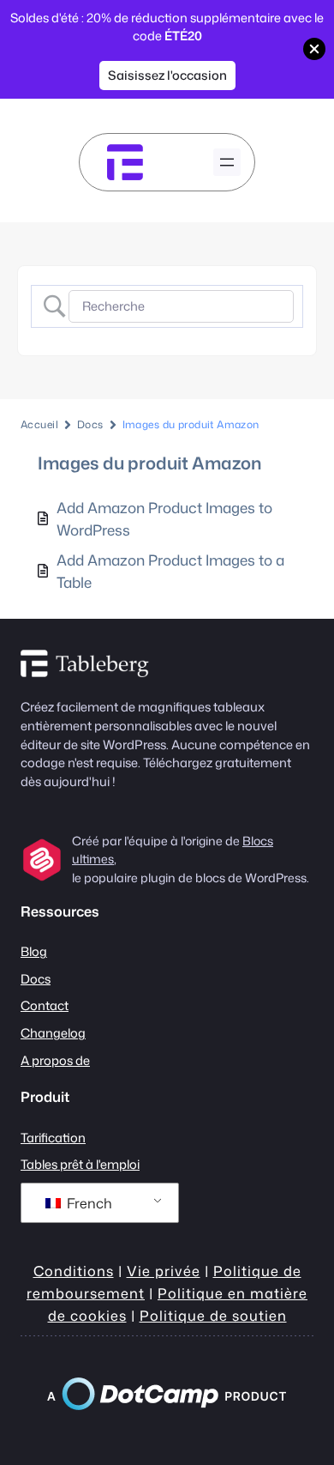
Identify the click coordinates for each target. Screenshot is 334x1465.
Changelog (53, 1033)
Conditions (73, 1270)
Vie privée (163, 1270)
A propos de (55, 1060)
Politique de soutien (213, 1315)
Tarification (53, 1138)
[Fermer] (314, 49)
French (87, 1203)
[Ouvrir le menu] (227, 162)
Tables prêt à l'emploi (80, 1164)
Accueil (39, 424)
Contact (45, 1005)
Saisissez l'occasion (167, 75)
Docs (90, 424)
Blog (34, 951)
